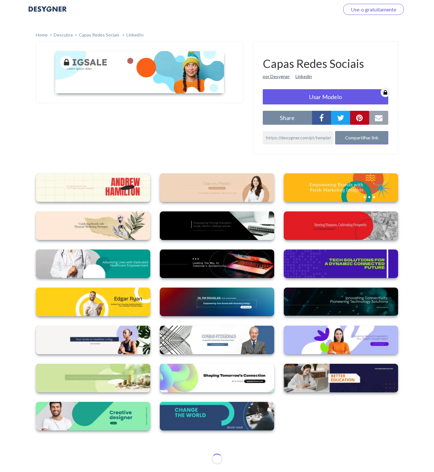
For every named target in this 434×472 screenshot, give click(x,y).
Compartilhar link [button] (361, 137)
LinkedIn (135, 34)
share (287, 117)
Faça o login (319, 9)
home (42, 34)
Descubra (63, 34)
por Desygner (276, 76)
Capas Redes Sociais (99, 34)
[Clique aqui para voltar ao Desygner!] (47, 13)
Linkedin (303, 76)
